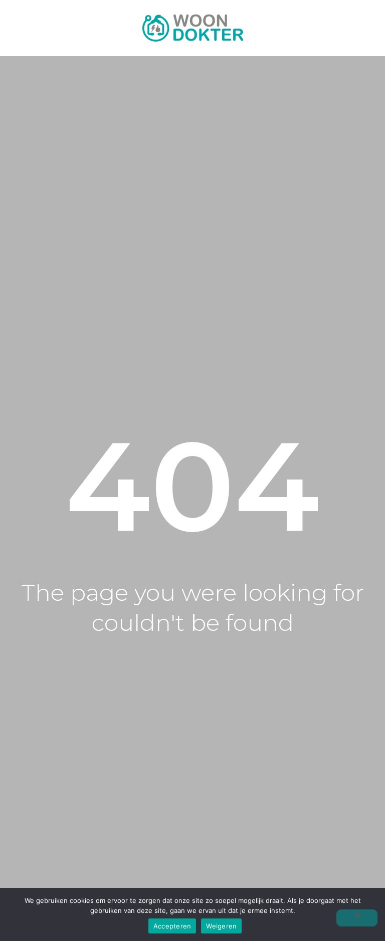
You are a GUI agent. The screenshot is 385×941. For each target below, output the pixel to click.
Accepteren (172, 926)
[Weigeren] (356, 917)
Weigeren (221, 926)
